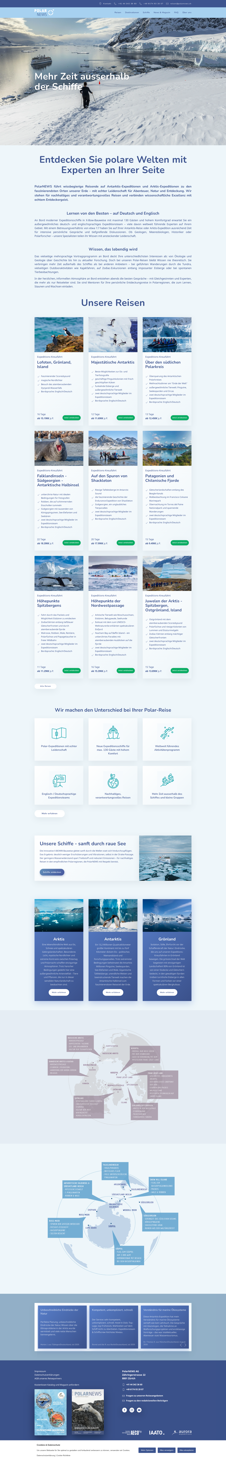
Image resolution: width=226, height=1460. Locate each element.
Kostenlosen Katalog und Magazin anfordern (57, 1384)
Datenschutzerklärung (46, 1455)
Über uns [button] (186, 12)
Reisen (118, 12)
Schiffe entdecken (52, 872)
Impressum (40, 1371)
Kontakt (107, 3)
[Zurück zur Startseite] (44, 12)
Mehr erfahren (50, 813)
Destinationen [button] (132, 12)
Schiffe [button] (146, 12)
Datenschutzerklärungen (47, 1374)
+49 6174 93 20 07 (153, 3)
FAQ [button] (176, 12)
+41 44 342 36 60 (127, 3)
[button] (181, 1345)
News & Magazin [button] (162, 12)
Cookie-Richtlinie (63, 1455)
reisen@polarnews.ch (180, 3)
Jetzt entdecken (71, 418)
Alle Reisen (45, 686)
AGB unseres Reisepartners (48, 1378)
